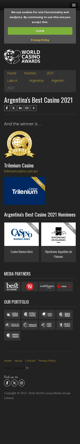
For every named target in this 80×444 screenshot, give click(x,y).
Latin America (17, 80)
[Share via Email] (27, 108)
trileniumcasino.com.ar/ (21, 171)
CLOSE (40, 31)
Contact (30, 360)
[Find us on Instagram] (21, 382)
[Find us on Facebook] (7, 382)
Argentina (36, 80)
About (18, 360)
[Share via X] (13, 108)
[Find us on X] (14, 382)
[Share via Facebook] (7, 108)
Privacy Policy (40, 40)
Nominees (31, 73)
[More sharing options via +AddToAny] (33, 108)
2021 (50, 73)
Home (11, 73)
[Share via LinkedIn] (20, 108)
